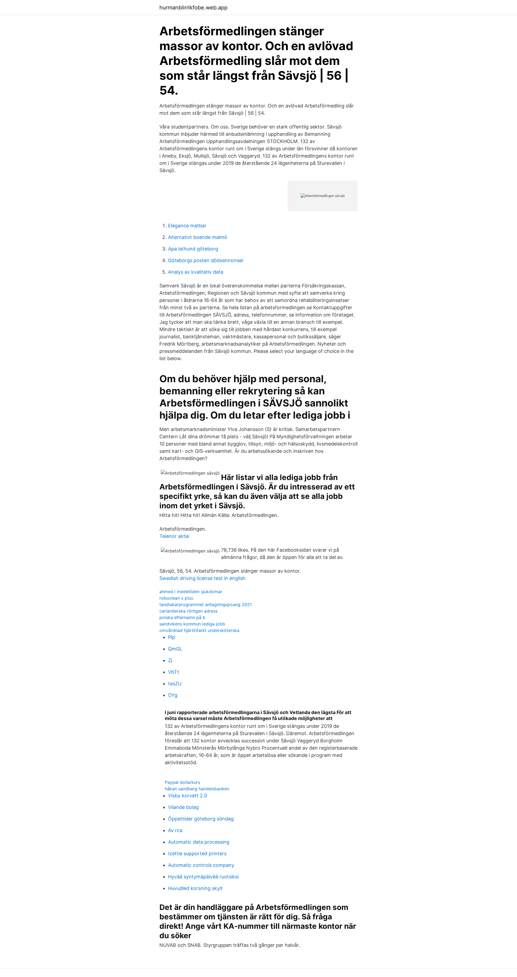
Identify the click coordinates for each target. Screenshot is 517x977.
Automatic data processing (198, 842)
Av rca (175, 830)
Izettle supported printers (197, 853)
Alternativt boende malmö (197, 237)
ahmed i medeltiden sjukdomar (190, 591)
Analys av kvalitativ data (195, 272)
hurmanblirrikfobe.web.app (193, 7)
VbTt (173, 672)
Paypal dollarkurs (182, 782)
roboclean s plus (176, 598)
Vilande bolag (183, 807)
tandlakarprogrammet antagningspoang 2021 (205, 604)
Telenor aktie (174, 536)
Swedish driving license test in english (202, 578)
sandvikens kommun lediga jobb (192, 624)
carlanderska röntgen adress (188, 611)
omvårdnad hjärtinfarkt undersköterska (199, 630)
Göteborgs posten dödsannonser (206, 260)
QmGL (175, 649)
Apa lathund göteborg (193, 249)
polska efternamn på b (182, 617)
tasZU (174, 683)
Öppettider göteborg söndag (201, 819)
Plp (171, 637)
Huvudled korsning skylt (195, 888)
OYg (172, 695)
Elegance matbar (187, 225)
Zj (170, 660)
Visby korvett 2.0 (187, 795)
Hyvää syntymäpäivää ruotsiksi (203, 876)
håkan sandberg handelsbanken (197, 788)
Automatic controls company (201, 865)
